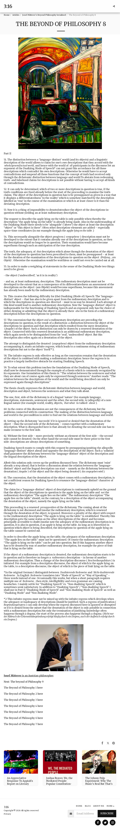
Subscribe (107, 813)
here (40, 687)
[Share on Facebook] (102, 743)
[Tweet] (108, 743)
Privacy (7, 814)
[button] (114, 6)
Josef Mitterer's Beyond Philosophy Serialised (44, 15)
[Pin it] (113, 743)
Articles (15, 15)
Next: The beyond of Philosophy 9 (24, 681)
